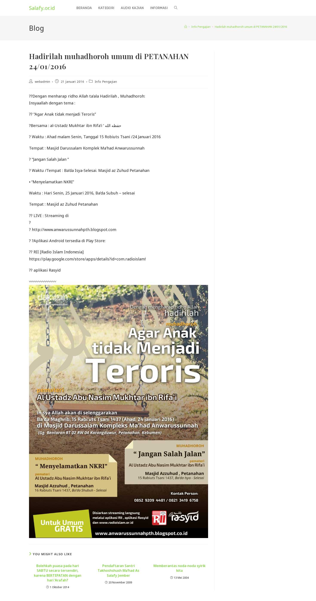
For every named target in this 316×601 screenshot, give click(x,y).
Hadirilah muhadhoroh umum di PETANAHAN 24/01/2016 (251, 27)
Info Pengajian (106, 82)
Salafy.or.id (42, 7)
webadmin (42, 82)
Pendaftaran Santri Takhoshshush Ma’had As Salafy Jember (118, 570)
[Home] (185, 27)
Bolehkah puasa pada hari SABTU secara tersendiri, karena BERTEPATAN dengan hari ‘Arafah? (57, 573)
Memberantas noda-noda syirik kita (179, 568)
